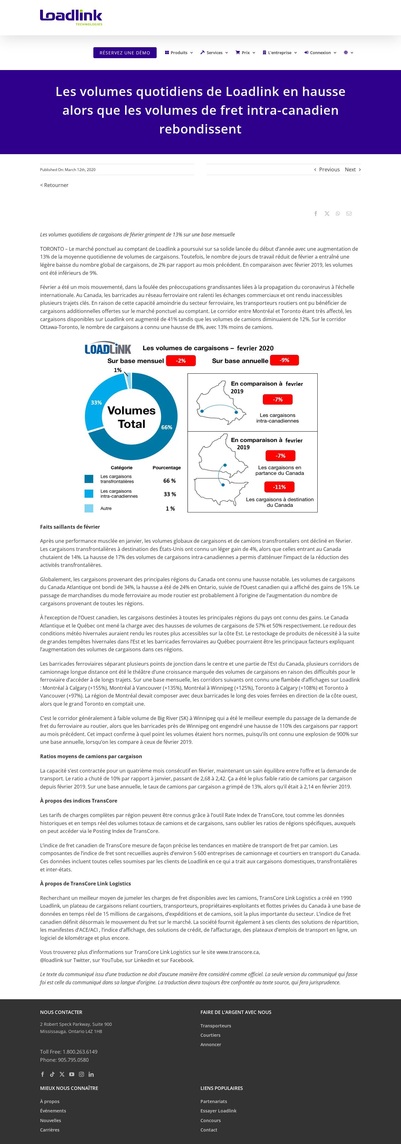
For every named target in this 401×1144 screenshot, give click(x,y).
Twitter (81, 960)
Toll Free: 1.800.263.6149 (68, 1051)
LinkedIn (143, 960)
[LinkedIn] (91, 1073)
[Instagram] (81, 1073)
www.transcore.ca (237, 952)
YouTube (112, 960)
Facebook (181, 960)
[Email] (349, 213)
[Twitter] (62, 1073)
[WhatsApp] (338, 213)
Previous (329, 169)
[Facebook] (315, 213)
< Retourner (54, 185)
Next (350, 169)
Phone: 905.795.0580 (64, 1059)
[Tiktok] (52, 1073)
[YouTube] (71, 1073)
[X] (327, 213)
